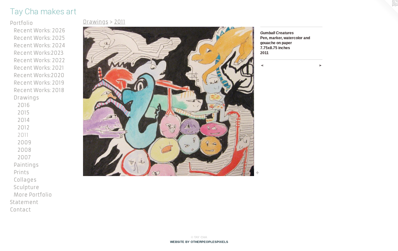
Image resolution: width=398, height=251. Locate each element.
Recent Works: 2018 (39, 90)
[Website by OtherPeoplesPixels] (385, 12)
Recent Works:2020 (39, 75)
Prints (21, 172)
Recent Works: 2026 (39, 30)
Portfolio (21, 23)
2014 (23, 120)
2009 (24, 142)
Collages (25, 180)
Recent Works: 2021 (39, 68)
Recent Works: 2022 (39, 60)
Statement (24, 202)
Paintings (26, 165)
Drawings (26, 98)
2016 (23, 105)
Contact (20, 210)
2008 (24, 150)
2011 (23, 135)
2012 (23, 127)
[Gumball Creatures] (168, 101)
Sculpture (26, 187)
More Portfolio (33, 195)
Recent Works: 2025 (39, 38)
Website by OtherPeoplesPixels (199, 242)
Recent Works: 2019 (39, 83)
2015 (23, 112)
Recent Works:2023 (39, 53)
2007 (24, 157)
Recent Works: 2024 (39, 45)
